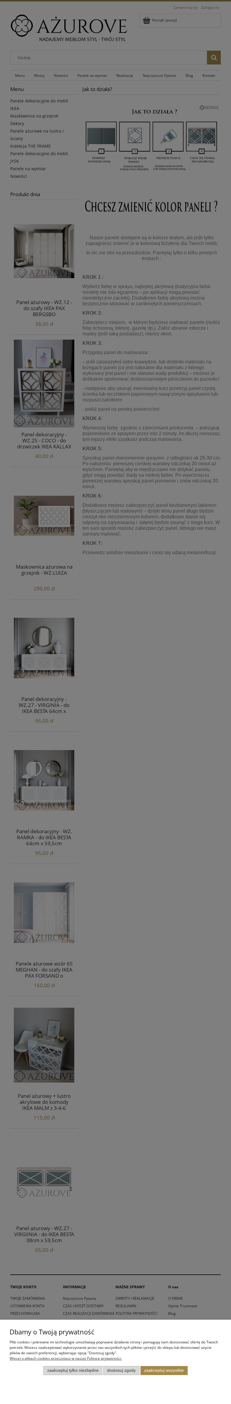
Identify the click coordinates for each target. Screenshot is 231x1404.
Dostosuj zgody (121, 1370)
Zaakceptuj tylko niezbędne (73, 1370)
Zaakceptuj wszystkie (164, 1370)
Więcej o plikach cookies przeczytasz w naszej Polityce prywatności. (66, 1358)
